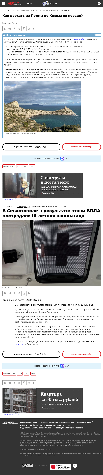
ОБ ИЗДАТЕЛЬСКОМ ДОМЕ (29, 422)
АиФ (18, 133)
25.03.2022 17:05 (8, 10)
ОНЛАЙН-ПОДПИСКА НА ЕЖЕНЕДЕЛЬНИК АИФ (57, 422)
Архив (14, 23)
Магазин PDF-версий (85, 422)
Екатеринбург (79, 39)
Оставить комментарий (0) (81, 147)
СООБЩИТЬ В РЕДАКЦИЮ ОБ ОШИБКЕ (69, 428)
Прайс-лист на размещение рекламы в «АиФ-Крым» (50, 425)
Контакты (23, 425)
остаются (20, 344)
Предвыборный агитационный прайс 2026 (36, 428)
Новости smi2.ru (10, 199)
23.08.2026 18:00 (8, 207)
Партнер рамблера (41, 465)
